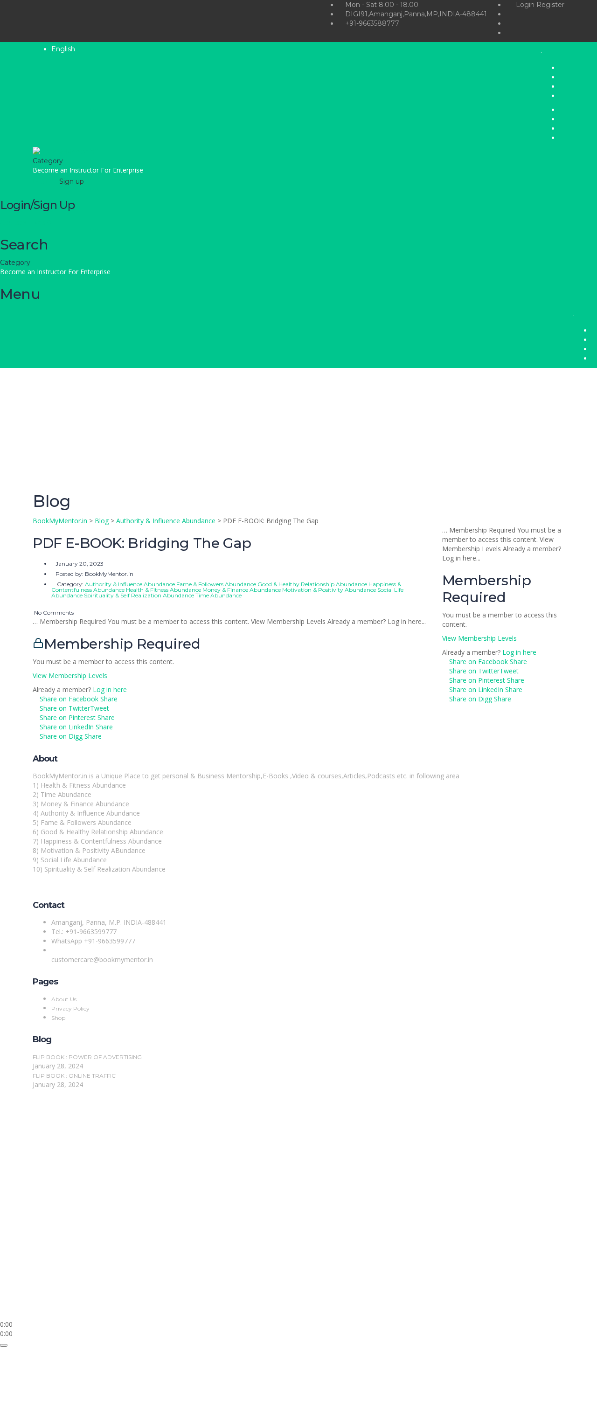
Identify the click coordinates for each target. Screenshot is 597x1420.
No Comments (53, 612)
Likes (39, 222)
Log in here (110, 689)
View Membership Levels (70, 675)
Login (526, 4)
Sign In (75, 1305)
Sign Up (52, 1305)
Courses (14, 222)
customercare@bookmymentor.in (102, 959)
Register (550, 4)
